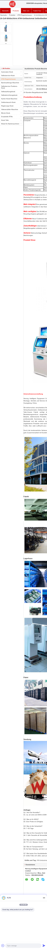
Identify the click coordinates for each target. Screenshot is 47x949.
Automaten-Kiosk (7, 72)
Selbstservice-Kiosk (8, 75)
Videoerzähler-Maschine (9, 109)
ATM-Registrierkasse (24, 15)
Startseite (5, 11)
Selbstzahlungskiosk (8, 91)
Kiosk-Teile (5, 120)
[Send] (44, 945)
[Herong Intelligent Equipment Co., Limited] (12, 4)
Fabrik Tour (37, 11)
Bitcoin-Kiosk (5, 113)
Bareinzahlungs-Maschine (10, 83)
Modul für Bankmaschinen (10, 124)
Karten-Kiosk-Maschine (9, 99)
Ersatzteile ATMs (7, 116)
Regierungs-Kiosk (7, 106)
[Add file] (2, 945)
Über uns (26, 11)
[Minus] (44, 898)
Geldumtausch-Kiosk (8, 102)
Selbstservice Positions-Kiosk (9, 87)
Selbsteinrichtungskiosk (9, 95)
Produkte (16, 11)
